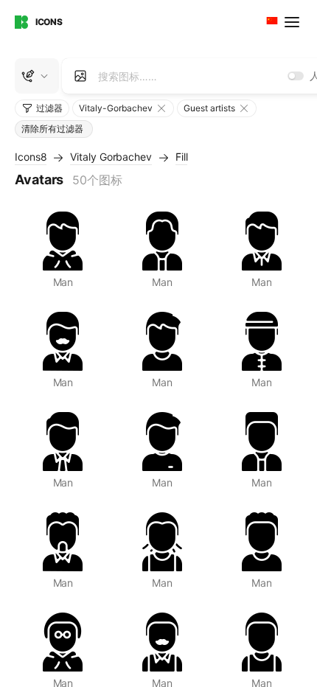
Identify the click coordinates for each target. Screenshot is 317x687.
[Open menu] (293, 22)
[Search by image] (80, 76)
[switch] (296, 76)
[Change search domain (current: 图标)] (37, 76)
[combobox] (271, 22)
